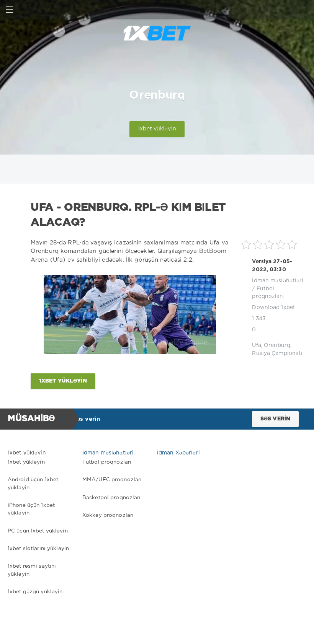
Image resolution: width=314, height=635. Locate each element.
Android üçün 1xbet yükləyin (33, 483)
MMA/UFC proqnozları (112, 479)
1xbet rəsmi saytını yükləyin (32, 570)
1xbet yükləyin (157, 129)
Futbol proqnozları (106, 462)
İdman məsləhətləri (277, 280)
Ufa (256, 345)
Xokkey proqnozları (108, 515)
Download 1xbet (273, 307)
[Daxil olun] (304, 9)
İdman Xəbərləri (178, 453)
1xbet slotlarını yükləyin (38, 548)
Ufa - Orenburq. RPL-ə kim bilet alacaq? (128, 215)
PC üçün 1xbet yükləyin (38, 531)
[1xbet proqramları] (157, 33)
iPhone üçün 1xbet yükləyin (31, 509)
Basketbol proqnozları (111, 497)
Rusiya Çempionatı (277, 353)
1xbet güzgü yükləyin (35, 591)
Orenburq (277, 345)
